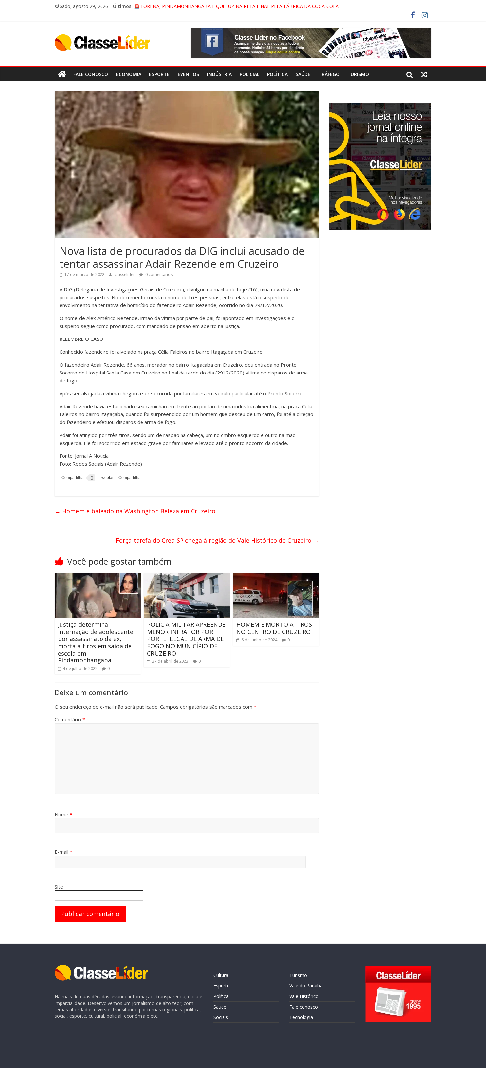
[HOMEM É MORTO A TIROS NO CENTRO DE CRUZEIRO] (276, 577)
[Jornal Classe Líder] (62, 74)
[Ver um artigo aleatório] (424, 74)
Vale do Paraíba (306, 985)
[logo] (101, 968)
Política (277, 74)
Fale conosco (90, 74)
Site (59, 886)
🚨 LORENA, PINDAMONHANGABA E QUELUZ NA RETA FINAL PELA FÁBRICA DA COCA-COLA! (237, 6)
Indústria (219, 74)
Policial (249, 74)
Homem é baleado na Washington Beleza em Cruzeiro (135, 511)
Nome (63, 814)
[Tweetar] (106, 478)
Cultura (220, 975)
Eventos (188, 74)
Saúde (303, 74)
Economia (128, 74)
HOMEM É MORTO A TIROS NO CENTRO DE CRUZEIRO (274, 628)
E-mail (63, 851)
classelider (125, 274)
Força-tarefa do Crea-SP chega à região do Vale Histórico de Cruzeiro (217, 540)
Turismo (358, 74)
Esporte (159, 74)
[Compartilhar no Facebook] (72, 477)
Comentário (70, 719)
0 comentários (158, 274)
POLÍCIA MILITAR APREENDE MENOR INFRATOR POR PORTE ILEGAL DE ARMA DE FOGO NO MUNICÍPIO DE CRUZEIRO (186, 639)
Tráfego (329, 74)
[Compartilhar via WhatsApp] (129, 478)
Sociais (220, 1017)
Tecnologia (301, 1017)
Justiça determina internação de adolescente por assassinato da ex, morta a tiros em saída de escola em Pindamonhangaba (95, 642)
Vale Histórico (304, 996)
